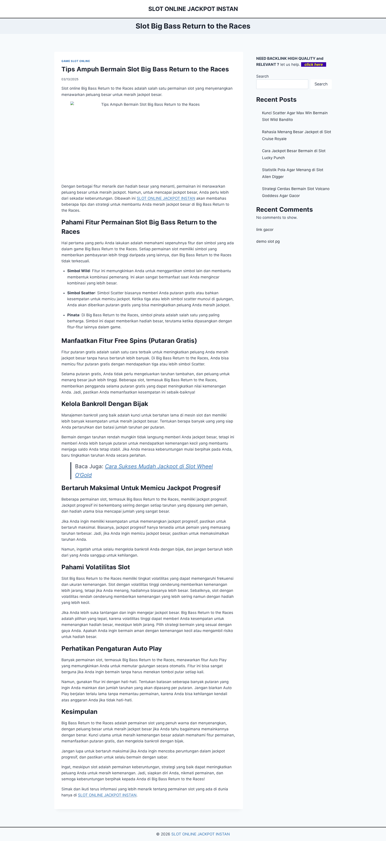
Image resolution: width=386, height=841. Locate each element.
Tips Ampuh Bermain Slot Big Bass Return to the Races (145, 69)
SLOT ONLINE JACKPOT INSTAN (107, 795)
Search (262, 76)
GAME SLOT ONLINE (75, 61)
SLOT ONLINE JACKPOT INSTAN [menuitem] (166, 198)
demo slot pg (268, 241)
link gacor (264, 229)
